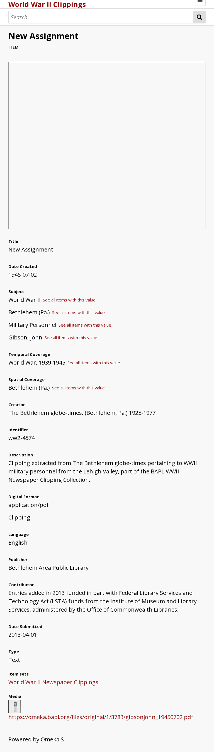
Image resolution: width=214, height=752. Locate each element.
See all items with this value (69, 300)
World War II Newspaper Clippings (53, 682)
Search (200, 17)
